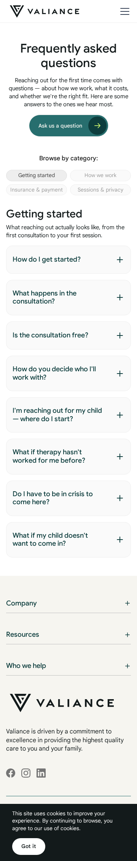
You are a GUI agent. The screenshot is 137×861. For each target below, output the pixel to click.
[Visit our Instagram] (25, 773)
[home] (42, 11)
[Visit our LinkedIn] (41, 773)
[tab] (36, 175)
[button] (123, 11)
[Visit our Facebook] (10, 773)
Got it (28, 846)
